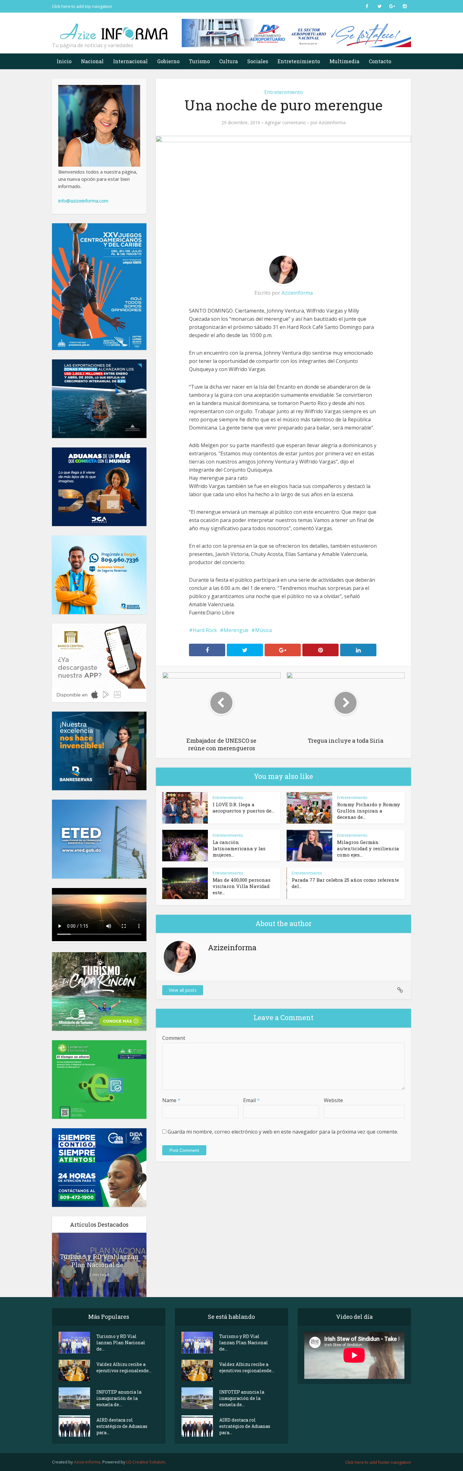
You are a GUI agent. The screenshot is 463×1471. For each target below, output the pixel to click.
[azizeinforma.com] (115, 28)
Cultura (228, 61)
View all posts (183, 990)
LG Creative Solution (145, 1462)
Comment (173, 1038)
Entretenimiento (298, 61)
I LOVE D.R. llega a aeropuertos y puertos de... (243, 807)
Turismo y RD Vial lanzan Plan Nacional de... (99, 1260)
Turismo (199, 61)
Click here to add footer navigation (378, 1462)
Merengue (236, 630)
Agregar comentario (285, 122)
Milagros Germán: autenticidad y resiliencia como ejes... (368, 848)
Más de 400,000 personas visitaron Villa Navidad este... (242, 886)
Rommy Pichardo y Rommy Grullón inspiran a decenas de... (368, 810)
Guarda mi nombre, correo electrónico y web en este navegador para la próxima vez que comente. (283, 1131)
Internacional (130, 61)
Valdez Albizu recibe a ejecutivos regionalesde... (123, 1367)
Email (251, 1100)
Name (171, 1100)
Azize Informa (87, 1462)
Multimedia (344, 61)
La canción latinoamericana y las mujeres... (239, 848)
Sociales (257, 61)
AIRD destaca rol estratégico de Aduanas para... (121, 1426)
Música (263, 630)
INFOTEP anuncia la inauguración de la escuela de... (118, 1398)
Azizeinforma (332, 122)
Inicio (64, 61)
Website (333, 1100)
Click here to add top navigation (82, 6)
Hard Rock (205, 630)
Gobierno (168, 61)
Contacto (380, 61)
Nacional (92, 61)
